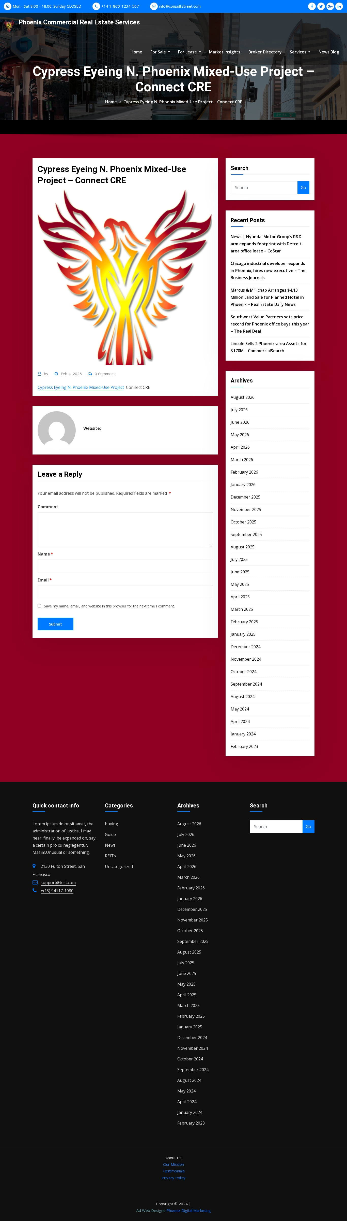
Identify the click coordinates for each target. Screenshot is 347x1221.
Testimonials (173, 1170)
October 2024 (243, 671)
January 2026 (243, 484)
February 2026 (244, 472)
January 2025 (243, 634)
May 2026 (240, 434)
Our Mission (173, 1164)
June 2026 (240, 422)
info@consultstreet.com (180, 6)
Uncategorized (119, 866)
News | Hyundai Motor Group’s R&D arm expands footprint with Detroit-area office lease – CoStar (267, 244)
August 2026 (243, 397)
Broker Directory (265, 52)
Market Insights (224, 52)
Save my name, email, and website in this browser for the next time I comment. (109, 606)
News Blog (329, 52)
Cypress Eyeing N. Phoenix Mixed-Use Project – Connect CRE (182, 102)
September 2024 (246, 684)
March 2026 (242, 459)
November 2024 (246, 659)
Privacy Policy (173, 1177)
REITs (110, 856)
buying (111, 824)
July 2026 (239, 410)
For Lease (188, 52)
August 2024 (243, 696)
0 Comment (105, 373)
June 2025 (240, 572)
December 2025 (245, 497)
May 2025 (240, 584)
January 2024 (243, 734)
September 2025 (246, 534)
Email (45, 580)
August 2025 (243, 547)
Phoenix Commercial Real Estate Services (79, 22)
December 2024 (245, 646)
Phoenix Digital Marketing (188, 1210)
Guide (110, 834)
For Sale (158, 52)
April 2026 (240, 447)
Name (45, 554)
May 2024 (240, 709)
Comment (48, 506)
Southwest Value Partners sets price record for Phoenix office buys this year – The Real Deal (270, 324)
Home (136, 52)
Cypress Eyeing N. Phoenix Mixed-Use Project (81, 387)
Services (298, 52)
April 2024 (240, 721)
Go (303, 187)
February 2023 (244, 746)
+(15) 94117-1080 (57, 890)
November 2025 (246, 509)
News (110, 845)
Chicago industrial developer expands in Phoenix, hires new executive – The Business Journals (268, 270)
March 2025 (242, 609)
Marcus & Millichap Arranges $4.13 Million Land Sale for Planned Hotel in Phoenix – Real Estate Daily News (267, 297)
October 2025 (243, 522)
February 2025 (244, 621)
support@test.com (58, 882)
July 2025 (239, 559)
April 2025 (240, 597)
